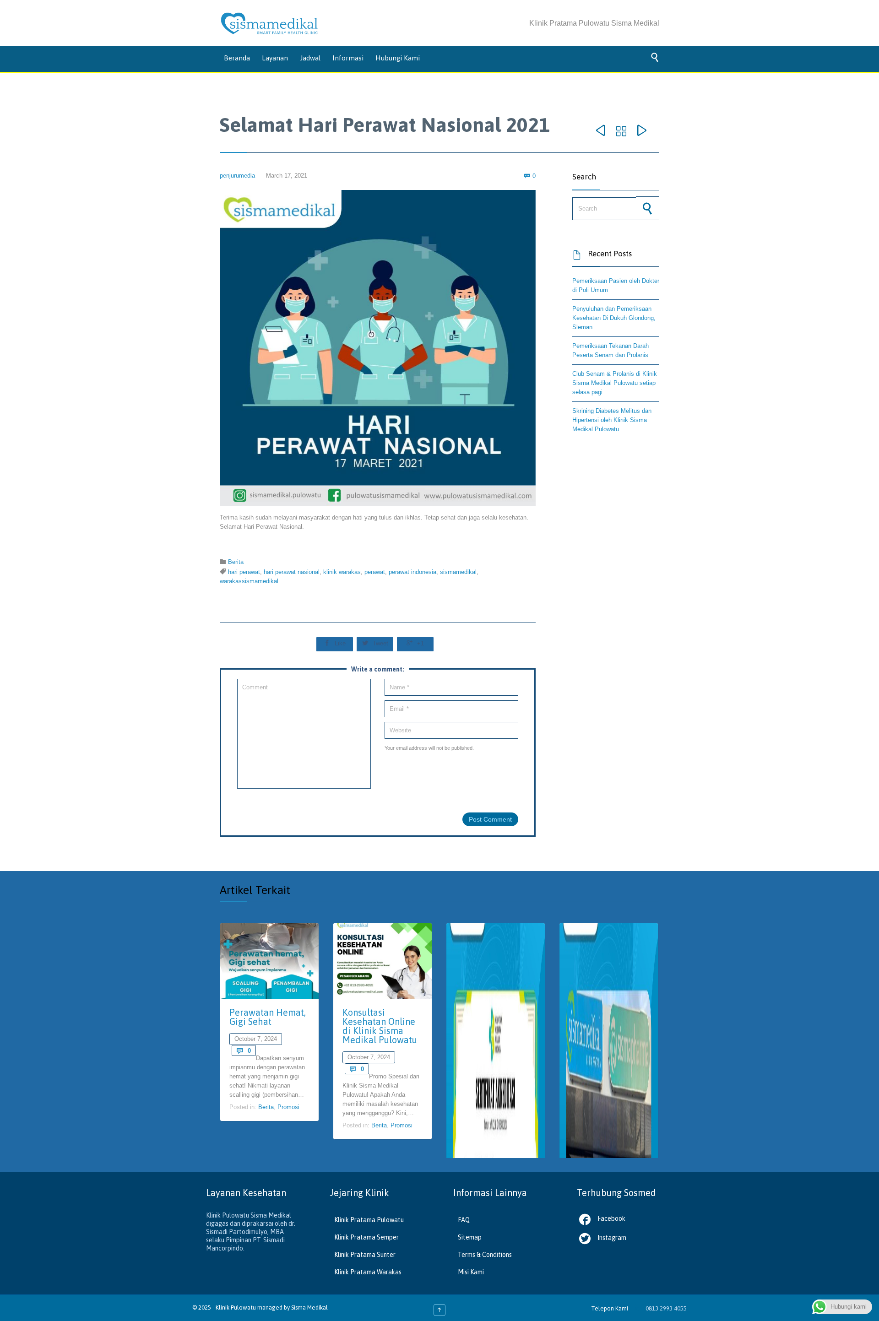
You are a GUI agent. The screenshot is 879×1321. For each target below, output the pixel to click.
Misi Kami (471, 1272)
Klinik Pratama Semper (366, 1237)
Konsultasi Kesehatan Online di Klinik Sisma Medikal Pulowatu (379, 1026)
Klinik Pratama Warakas (368, 1272)
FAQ (464, 1220)
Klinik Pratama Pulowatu (369, 1220)
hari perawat (244, 571)
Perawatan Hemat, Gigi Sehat (267, 1017)
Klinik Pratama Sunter (365, 1254)
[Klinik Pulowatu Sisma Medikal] (269, 23)
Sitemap (470, 1237)
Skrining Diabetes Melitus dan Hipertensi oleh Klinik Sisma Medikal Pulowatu (611, 420)
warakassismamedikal (249, 581)
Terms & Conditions (485, 1254)
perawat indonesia (412, 571)
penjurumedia (237, 175)
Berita (236, 561)
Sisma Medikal (309, 1307)
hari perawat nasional (292, 571)
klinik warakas (342, 571)
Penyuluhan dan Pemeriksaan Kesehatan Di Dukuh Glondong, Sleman (614, 317)
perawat (374, 571)
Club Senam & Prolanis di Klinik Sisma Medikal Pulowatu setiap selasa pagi (614, 382)
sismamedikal (458, 571)
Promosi (288, 1107)
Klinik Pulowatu (236, 1307)
